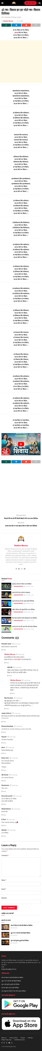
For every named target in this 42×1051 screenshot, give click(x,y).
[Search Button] (40, 3)
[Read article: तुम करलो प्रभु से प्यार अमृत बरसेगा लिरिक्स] (6, 603)
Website (4, 898)
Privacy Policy (13, 1038)
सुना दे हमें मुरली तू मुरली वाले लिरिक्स (20, 940)
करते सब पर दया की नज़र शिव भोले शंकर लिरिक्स (24, 626)
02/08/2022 (28, 603)
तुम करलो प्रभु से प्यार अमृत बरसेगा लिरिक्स (23, 601)
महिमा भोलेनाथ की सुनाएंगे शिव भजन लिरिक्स (23, 609)
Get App (31, 3)
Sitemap (30, 1038)
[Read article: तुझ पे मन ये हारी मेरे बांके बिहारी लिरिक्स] (5, 935)
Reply (4, 649)
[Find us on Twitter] (6, 1043)
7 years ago (17, 713)
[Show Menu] (2, 3)
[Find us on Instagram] (4, 1043)
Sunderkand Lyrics (19, 1040)
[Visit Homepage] (13, 3)
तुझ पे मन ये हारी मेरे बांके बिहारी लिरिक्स (20, 933)
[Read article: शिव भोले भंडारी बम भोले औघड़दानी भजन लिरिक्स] (6, 620)
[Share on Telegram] (16, 25)
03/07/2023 (28, 595)
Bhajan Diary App (6, 1040)
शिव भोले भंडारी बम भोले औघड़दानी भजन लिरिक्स (24, 618)
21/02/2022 (28, 629)
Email (3, 889)
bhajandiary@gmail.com (8, 969)
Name (4, 880)
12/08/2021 (28, 586)
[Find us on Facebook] (1, 1043)
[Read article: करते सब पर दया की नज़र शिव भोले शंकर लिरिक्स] (6, 628)
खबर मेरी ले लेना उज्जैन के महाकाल (21, 592)
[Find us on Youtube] (9, 1043)
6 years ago (19, 726)
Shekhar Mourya (8, 21)
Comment (5, 855)
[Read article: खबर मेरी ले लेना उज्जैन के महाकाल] (6, 594)
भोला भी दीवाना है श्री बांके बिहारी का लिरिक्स (21, 925)
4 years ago (18, 796)
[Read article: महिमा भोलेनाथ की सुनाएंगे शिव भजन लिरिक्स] (6, 611)
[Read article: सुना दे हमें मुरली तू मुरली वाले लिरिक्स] (5, 942)
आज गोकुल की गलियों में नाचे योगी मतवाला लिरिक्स (13, 991)
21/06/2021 (28, 620)
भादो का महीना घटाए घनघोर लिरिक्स (10, 988)
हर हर (16, 32)
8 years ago (17, 644)
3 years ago (18, 667)
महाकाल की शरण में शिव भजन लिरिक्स (21, 584)
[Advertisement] (21, 61)
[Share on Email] (26, 25)
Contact (23, 1038)
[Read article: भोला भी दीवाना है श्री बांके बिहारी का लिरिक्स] (5, 927)
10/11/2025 (20, 21)
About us (4, 1038)
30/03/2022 (28, 612)
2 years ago (12, 830)
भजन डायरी (17, 659)
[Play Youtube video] (21, 444)
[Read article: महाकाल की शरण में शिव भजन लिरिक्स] (6, 586)
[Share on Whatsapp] (6, 25)
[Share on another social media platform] (36, 25)
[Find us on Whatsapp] (12, 1043)
